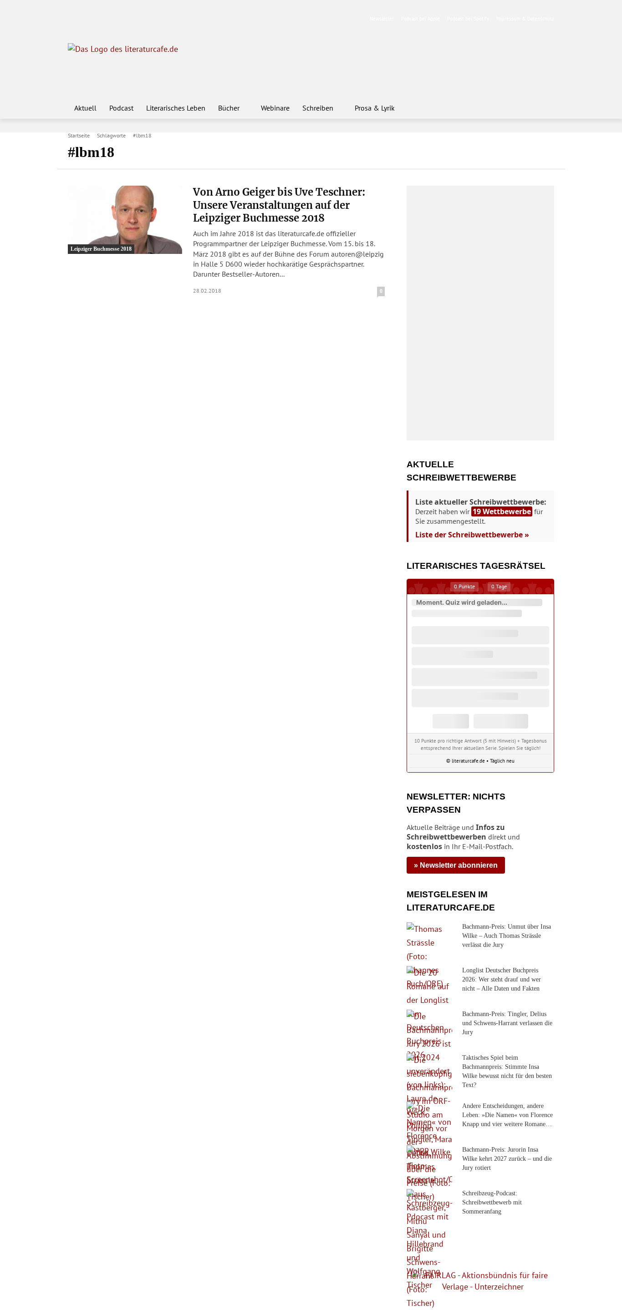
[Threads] (131, 19)
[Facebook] (74, 19)
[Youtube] (103, 19)
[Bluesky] (146, 19)
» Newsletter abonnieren (456, 865)
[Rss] (174, 19)
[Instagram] (88, 19)
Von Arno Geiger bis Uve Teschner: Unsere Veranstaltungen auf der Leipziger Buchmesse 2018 (279, 205)
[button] (543, 108)
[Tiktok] (117, 19)
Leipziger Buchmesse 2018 (101, 249)
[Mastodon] (160, 19)
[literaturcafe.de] (134, 63)
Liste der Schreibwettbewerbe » (472, 535)
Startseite (79, 135)
